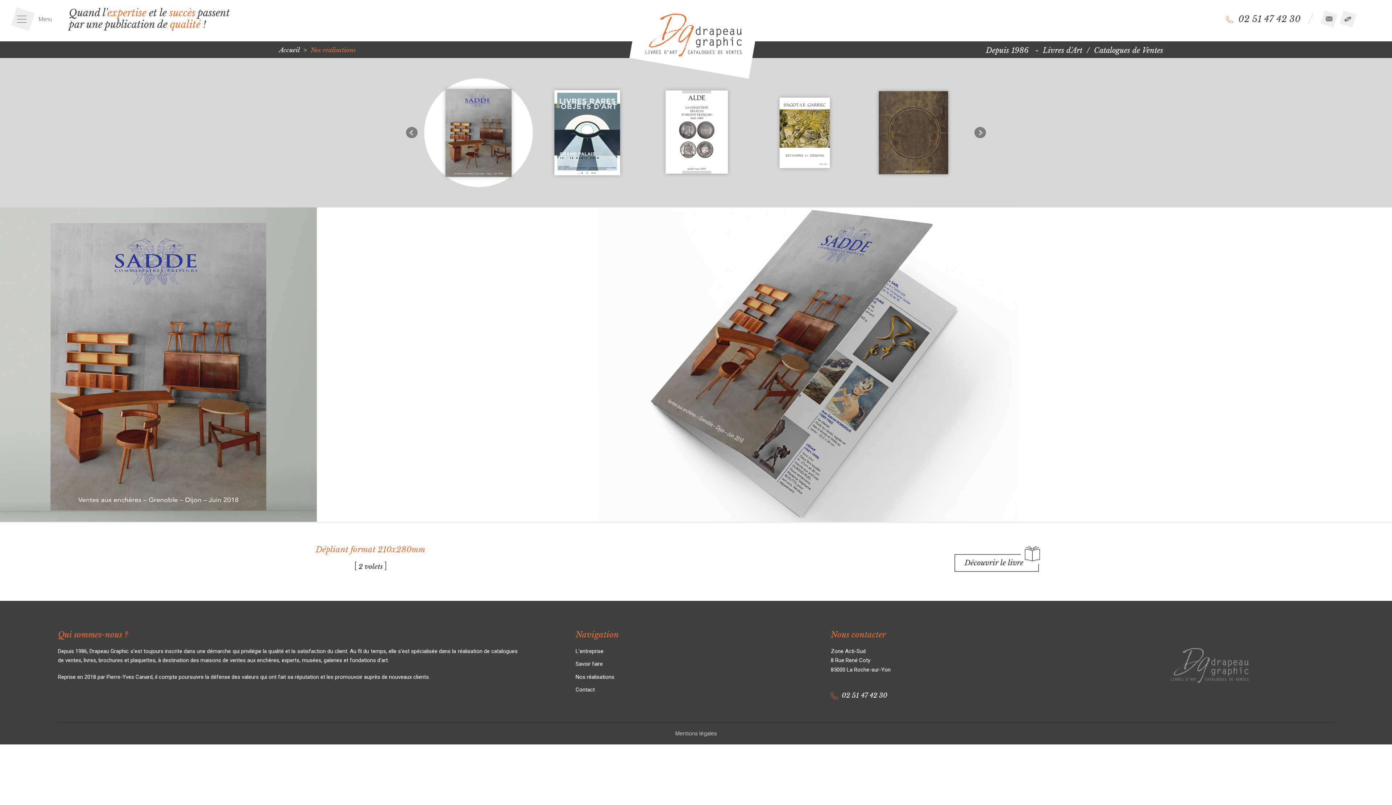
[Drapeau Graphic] (694, 35)
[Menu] (34, 19)
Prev (412, 133)
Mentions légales (696, 733)
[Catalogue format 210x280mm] (696, 132)
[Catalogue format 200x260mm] (587, 132)
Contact (585, 689)
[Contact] (1329, 18)
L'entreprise (590, 651)
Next (980, 133)
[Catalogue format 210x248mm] (913, 132)
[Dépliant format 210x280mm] (478, 132)
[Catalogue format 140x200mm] (804, 132)
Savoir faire (589, 664)
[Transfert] (1347, 18)
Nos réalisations (595, 677)
